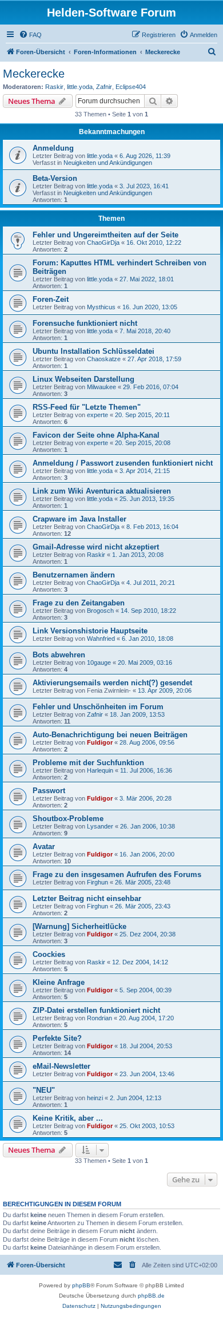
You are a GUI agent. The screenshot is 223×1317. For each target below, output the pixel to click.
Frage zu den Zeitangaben (79, 603)
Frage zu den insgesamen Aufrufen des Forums (117, 874)
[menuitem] (30, 35)
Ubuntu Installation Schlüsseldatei (93, 351)
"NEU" (44, 1090)
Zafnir (104, 86)
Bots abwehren (59, 655)
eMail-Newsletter (61, 1066)
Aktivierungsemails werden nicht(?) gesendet (112, 682)
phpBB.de (151, 1295)
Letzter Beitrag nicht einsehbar (87, 898)
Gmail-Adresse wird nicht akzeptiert (96, 547)
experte (97, 414)
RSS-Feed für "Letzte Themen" (87, 407)
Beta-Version (55, 178)
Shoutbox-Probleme (68, 818)
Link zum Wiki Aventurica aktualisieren (102, 491)
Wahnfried (101, 638)
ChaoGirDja (103, 242)
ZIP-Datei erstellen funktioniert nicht (96, 1010)
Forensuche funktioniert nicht (85, 323)
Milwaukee (101, 386)
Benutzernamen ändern (74, 575)
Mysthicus (101, 307)
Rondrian (99, 1018)
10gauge (99, 662)
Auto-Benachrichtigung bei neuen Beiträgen (110, 734)
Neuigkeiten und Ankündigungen (107, 162)
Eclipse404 (131, 86)
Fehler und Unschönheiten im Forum (98, 706)
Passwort (49, 790)
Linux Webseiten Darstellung (83, 379)
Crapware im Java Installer (79, 519)
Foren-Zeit (51, 299)
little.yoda (80, 86)
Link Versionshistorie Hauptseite (90, 631)
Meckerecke (34, 73)
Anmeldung (53, 148)
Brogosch (100, 610)
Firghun (97, 882)
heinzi (95, 1097)
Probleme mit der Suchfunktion (88, 762)
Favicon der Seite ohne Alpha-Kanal (96, 435)
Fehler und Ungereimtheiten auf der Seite (105, 235)
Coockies (49, 954)
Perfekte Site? (57, 1038)
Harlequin (100, 770)
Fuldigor (100, 742)
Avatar (44, 846)
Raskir (54, 86)
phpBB (81, 1285)
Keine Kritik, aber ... (68, 1118)
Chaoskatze (104, 358)
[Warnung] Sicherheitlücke (79, 926)
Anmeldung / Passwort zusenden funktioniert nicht (123, 463)
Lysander (100, 826)
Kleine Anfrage (59, 982)
